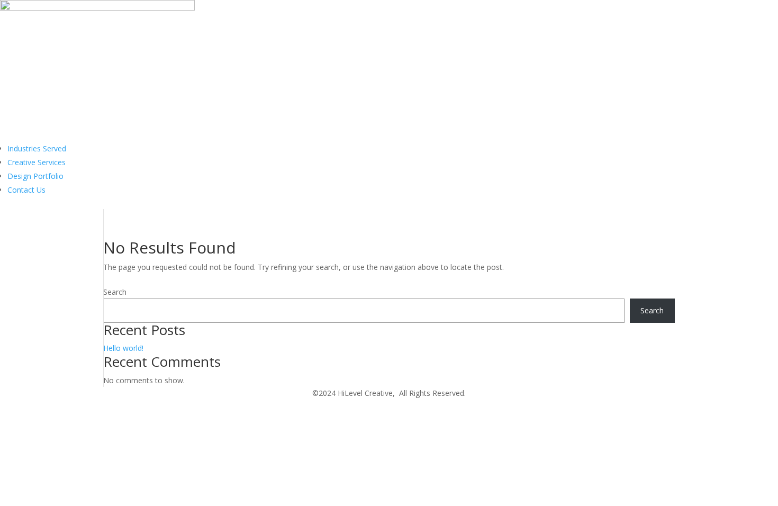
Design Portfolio (35, 176)
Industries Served (36, 148)
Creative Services (36, 162)
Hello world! (123, 348)
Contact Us (26, 190)
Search (114, 292)
